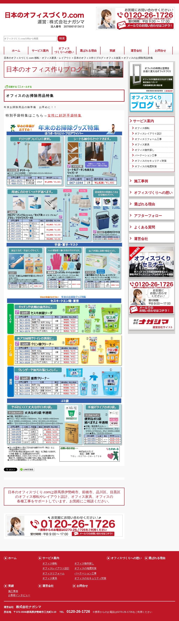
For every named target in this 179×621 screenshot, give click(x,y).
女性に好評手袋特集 (65, 115)
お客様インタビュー (19, 595)
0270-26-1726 (125, 612)
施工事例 (141, 181)
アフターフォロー (148, 216)
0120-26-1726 (78, 611)
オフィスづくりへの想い (64, 50)
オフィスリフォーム (53, 573)
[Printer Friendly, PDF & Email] (18, 87)
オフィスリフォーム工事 (148, 139)
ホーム (16, 50)
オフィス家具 (142, 144)
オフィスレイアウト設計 (148, 133)
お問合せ (160, 50)
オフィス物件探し (144, 150)
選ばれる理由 (88, 50)
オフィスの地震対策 (146, 166)
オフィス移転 (142, 128)
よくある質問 (144, 227)
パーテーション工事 (146, 155)
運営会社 (136, 50)
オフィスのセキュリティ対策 (151, 160)
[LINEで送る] (26, 469)
